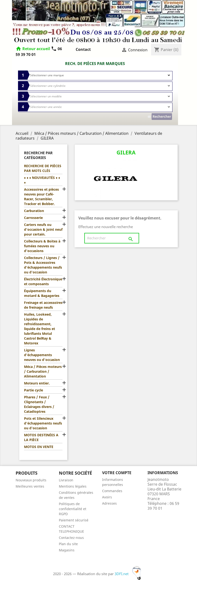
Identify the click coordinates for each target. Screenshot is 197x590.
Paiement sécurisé (73, 520)
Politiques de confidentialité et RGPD (72, 509)
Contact (83, 49)
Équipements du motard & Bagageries (41, 293)
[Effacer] (149, 117)
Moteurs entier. (37, 383)
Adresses (109, 503)
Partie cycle (33, 390)
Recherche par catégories (38, 155)
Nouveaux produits (31, 480)
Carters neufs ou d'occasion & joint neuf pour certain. (43, 229)
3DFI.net (122, 573)
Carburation (34, 210)
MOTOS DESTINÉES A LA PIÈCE (41, 437)
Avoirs (107, 497)
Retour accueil (36, 48)
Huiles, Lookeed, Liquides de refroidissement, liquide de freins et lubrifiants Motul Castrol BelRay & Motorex (39, 328)
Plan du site (68, 544)
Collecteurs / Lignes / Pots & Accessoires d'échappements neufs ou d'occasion (43, 264)
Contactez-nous (71, 537)
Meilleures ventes (30, 486)
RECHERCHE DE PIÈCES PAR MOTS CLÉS (42, 168)
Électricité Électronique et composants (43, 281)
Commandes (112, 491)
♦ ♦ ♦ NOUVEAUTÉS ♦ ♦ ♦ (42, 180)
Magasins (66, 550)
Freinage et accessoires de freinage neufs (43, 305)
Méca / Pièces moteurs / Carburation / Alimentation (43, 371)
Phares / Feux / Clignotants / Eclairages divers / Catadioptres (39, 404)
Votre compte (116, 472)
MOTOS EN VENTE (38, 446)
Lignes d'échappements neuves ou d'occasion (42, 355)
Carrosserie (33, 217)
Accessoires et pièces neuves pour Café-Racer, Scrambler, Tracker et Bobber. (41, 196)
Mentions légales (72, 486)
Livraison (66, 480)
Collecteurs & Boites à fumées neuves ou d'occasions (42, 246)
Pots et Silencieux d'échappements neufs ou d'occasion (43, 423)
